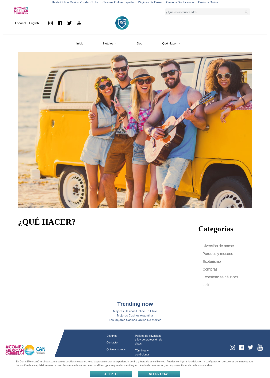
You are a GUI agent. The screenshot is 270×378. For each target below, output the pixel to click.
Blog (139, 43)
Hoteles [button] (108, 43)
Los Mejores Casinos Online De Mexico (135, 320)
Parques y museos (217, 254)
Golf (205, 285)
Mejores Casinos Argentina (135, 315)
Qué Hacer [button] (170, 43)
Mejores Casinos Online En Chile (135, 311)
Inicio (79, 43)
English (34, 23)
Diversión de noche (218, 246)
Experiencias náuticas (220, 277)
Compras (209, 269)
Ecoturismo (211, 261)
